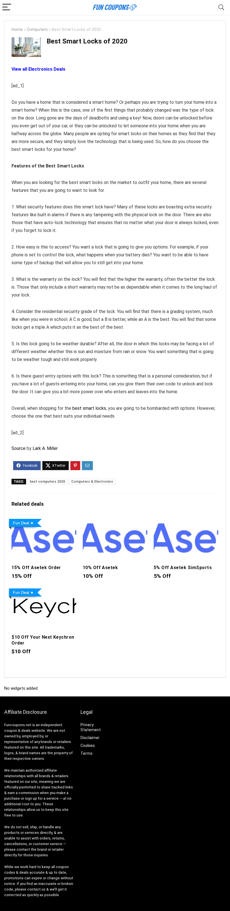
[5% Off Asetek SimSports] (186, 520)
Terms (87, 753)
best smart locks (89, 408)
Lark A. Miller (45, 448)
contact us (36, 889)
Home (17, 29)
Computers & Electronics (92, 482)
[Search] (221, 7)
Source (19, 448)
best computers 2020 (47, 482)
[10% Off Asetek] (115, 520)
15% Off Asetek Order (36, 567)
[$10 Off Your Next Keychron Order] (44, 590)
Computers (37, 29)
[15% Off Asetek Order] (44, 520)
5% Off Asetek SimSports (183, 567)
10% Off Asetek (100, 567)
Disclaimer (90, 737)
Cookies (88, 745)
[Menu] (6, 7)
